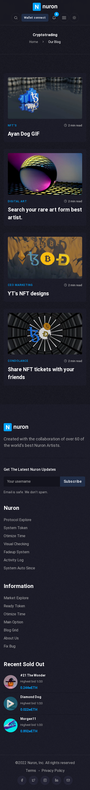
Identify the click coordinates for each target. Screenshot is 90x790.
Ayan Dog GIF (23, 134)
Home (33, 42)
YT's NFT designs (28, 294)
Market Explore (16, 598)
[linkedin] (56, 780)
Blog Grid (11, 630)
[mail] (68, 780)
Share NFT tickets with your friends (41, 373)
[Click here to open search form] (16, 17)
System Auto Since (19, 568)
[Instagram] (45, 780)
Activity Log (14, 560)
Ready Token (14, 606)
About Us (11, 638)
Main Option (13, 622)
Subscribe (73, 481)
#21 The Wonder (33, 675)
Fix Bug (9, 646)
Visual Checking (16, 544)
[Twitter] (33, 780)
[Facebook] (22, 780)
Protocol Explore (17, 520)
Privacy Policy (53, 770)
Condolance (18, 360)
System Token (15, 528)
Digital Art (17, 201)
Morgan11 (28, 719)
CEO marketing (20, 285)
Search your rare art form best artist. (45, 214)
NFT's (12, 125)
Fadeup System (16, 552)
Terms (31, 770)
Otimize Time (14, 536)
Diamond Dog (30, 697)
